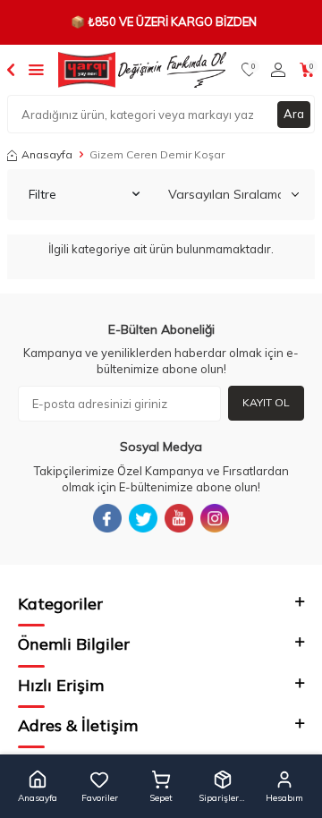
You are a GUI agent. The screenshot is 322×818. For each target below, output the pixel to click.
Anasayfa (46, 154)
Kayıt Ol (266, 402)
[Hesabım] (278, 70)
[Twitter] (143, 518)
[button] (38, 787)
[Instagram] (214, 518)
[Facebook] (107, 518)
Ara (294, 114)
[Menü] (36, 68)
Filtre (42, 194)
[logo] (142, 70)
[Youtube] (179, 518)
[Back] (10, 68)
